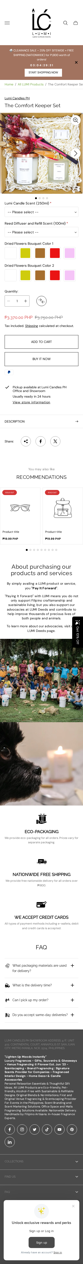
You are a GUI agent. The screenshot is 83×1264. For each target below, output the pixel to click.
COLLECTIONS (14, 1161)
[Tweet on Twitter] (55, 441)
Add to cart (41, 342)
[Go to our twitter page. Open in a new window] (35, 1129)
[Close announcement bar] (76, 62)
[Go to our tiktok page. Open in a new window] (47, 1129)
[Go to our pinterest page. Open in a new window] (72, 1129)
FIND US (10, 1176)
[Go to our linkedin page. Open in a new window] (10, 1142)
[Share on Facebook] (41, 441)
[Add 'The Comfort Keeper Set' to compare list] (41, 301)
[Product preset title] (20, 508)
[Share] (26, 441)
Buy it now (42, 359)
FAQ (7, 1192)
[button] (36, 198)
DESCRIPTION (15, 421)
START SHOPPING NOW (43, 72)
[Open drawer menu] (7, 23)
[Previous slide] (7, 153)
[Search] (65, 23)
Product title (11, 531)
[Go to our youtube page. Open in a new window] (59, 1129)
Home (9, 84)
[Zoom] (76, 120)
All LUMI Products (31, 84)
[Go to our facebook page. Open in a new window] (10, 1129)
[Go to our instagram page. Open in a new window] (22, 1129)
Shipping (31, 326)
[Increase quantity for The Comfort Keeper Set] (26, 301)
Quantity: (11, 291)
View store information (31, 402)
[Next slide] (76, 153)
